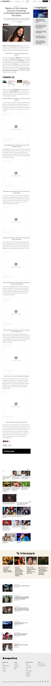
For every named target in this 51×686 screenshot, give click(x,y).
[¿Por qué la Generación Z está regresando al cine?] (7, 625)
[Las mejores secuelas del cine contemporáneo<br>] (4, 81)
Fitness (23, 1)
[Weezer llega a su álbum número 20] (7, 588)
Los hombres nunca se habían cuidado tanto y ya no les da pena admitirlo (41, 36)
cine (10, 445)
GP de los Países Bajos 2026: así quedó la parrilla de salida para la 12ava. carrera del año (41, 42)
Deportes (40, 1)
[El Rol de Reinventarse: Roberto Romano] (7, 647)
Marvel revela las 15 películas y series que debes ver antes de (43, 571)
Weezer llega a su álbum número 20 (22, 585)
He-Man (5, 445)
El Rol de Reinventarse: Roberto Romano (21, 645)
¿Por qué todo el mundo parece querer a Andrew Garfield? (21, 634)
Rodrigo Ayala (19, 21)
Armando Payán (14, 85)
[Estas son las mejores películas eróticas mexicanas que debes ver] (31, 561)
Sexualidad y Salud (6, 566)
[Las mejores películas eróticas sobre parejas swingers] (7, 561)
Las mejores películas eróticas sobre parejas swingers (7, 569)
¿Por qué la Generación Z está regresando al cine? (20, 623)
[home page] (6, 1)
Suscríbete (45, 1)
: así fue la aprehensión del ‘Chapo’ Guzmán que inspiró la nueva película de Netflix (21, 598)
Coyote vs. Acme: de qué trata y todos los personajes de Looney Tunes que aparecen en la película (21, 609)
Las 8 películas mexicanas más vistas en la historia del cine (26, 82)
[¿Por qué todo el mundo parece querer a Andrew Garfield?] (7, 636)
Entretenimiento (17, 1)
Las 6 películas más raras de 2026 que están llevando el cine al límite (41, 32)
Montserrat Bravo (28, 85)
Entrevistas (35, 1)
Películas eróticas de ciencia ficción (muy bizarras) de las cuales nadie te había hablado (19, 571)
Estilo (12, 1)
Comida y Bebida (27, 1)
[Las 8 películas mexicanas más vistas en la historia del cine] (19, 81)
